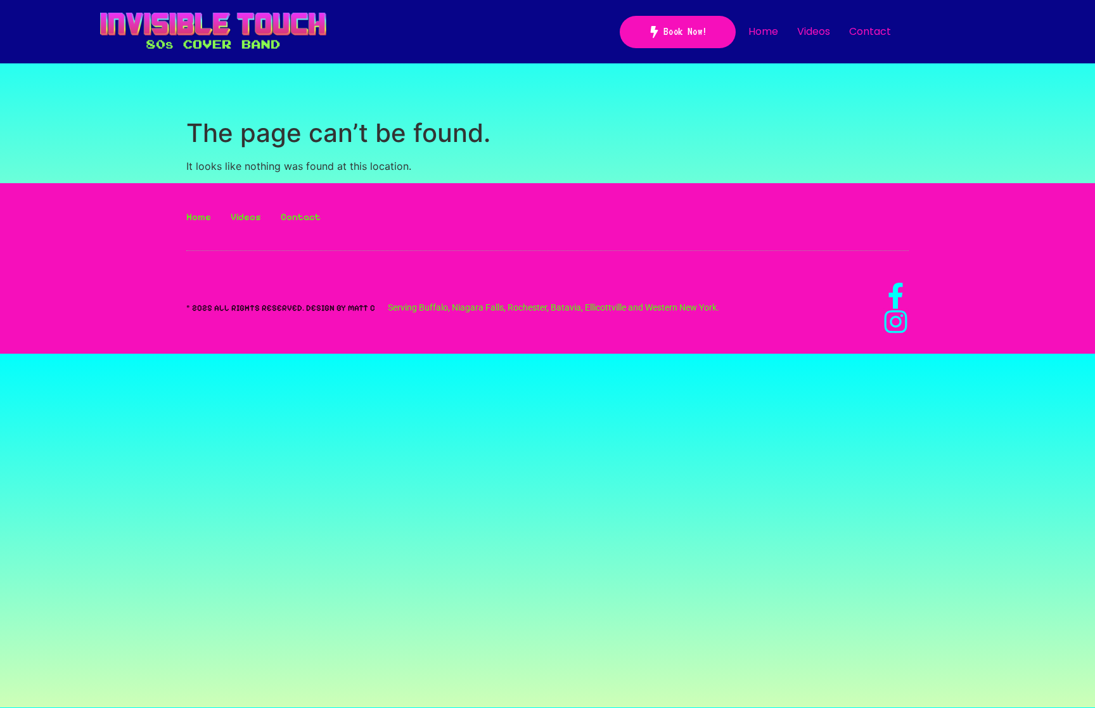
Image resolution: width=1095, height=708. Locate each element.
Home (763, 31)
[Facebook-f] (896, 296)
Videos (813, 31)
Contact (870, 31)
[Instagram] (896, 322)
